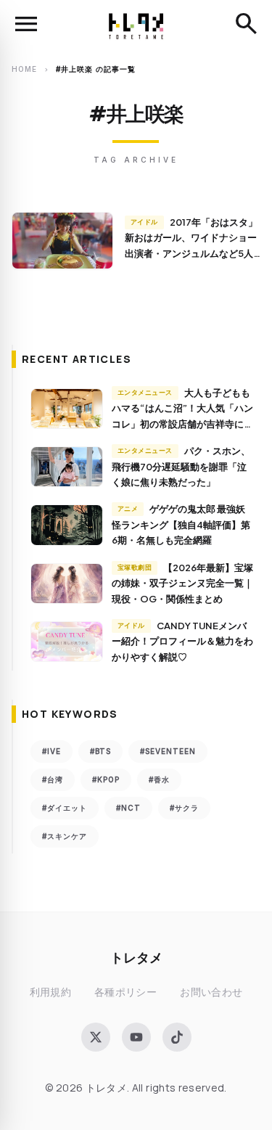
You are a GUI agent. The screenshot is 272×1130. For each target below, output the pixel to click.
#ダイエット (64, 807)
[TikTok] (176, 1037)
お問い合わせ (211, 992)
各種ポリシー (125, 992)
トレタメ (136, 957)
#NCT (128, 807)
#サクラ (184, 807)
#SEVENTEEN (168, 751)
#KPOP (106, 779)
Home (24, 69)
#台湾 (52, 779)
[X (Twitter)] (95, 1037)
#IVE (51, 751)
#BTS (100, 751)
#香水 (159, 779)
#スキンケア (64, 836)
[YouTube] (136, 1037)
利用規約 (50, 992)
